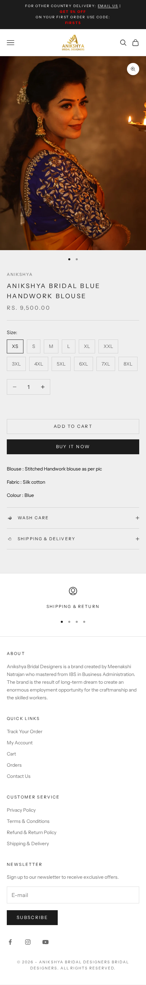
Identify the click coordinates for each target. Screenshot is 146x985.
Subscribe (32, 917)
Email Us (108, 6)
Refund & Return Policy (31, 832)
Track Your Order (24, 731)
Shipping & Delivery (28, 843)
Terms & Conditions (28, 821)
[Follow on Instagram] (27, 942)
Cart (11, 754)
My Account (20, 743)
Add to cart (73, 426)
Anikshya (20, 274)
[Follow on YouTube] (45, 942)
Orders (14, 765)
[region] (73, 598)
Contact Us (19, 776)
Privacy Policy (21, 810)
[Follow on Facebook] (10, 942)
